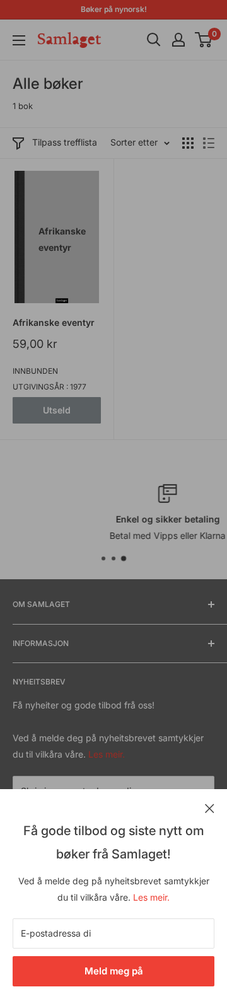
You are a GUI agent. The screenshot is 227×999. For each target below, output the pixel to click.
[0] (204, 39)
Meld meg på (113, 971)
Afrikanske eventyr (54, 322)
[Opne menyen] (19, 40)
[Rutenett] (188, 143)
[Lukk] (209, 807)
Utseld (57, 410)
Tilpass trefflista (64, 142)
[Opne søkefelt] (154, 40)
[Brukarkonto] (178, 40)
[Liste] (208, 143)
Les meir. (151, 897)
